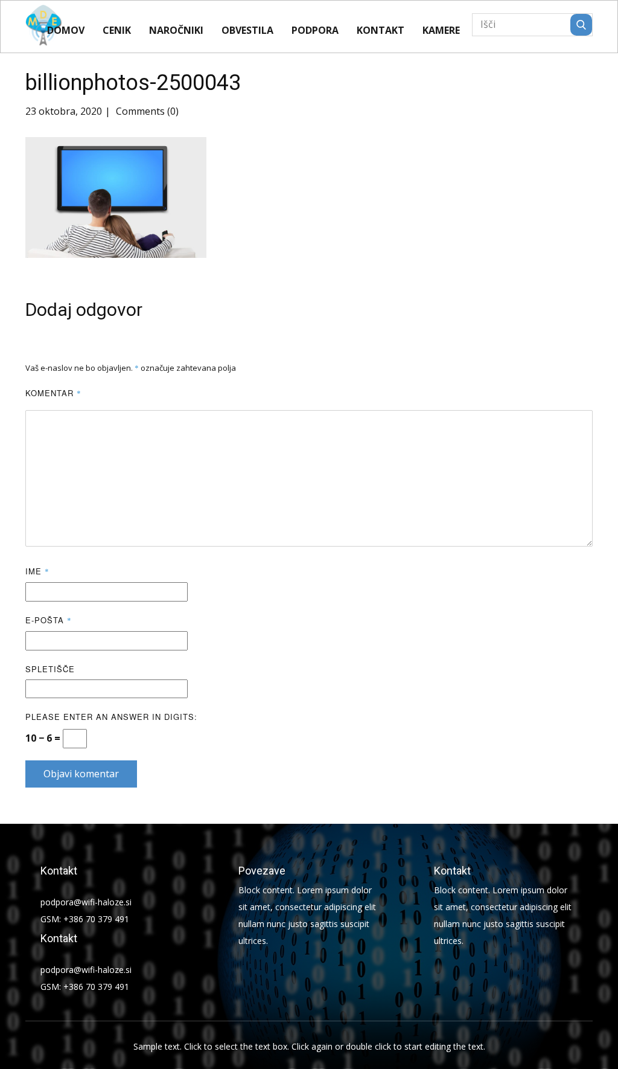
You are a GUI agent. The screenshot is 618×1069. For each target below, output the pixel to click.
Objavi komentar (81, 773)
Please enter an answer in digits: (111, 716)
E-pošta (48, 620)
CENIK (117, 30)
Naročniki (176, 30)
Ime (37, 571)
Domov (65, 30)
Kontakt (380, 30)
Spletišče (50, 669)
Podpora (315, 30)
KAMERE (441, 30)
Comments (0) (146, 111)
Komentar (53, 393)
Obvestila (247, 30)
